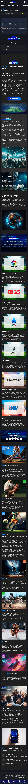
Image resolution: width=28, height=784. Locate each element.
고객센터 (19, 782)
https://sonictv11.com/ (14, 43)
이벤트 (22, 5)
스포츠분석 (14, 5)
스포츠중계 (3, 5)
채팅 (24, 782)
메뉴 (2, 2)
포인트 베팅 (3, 782)
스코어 (9, 782)
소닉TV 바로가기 (14, 98)
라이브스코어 (8, 5)
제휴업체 (18, 5)
